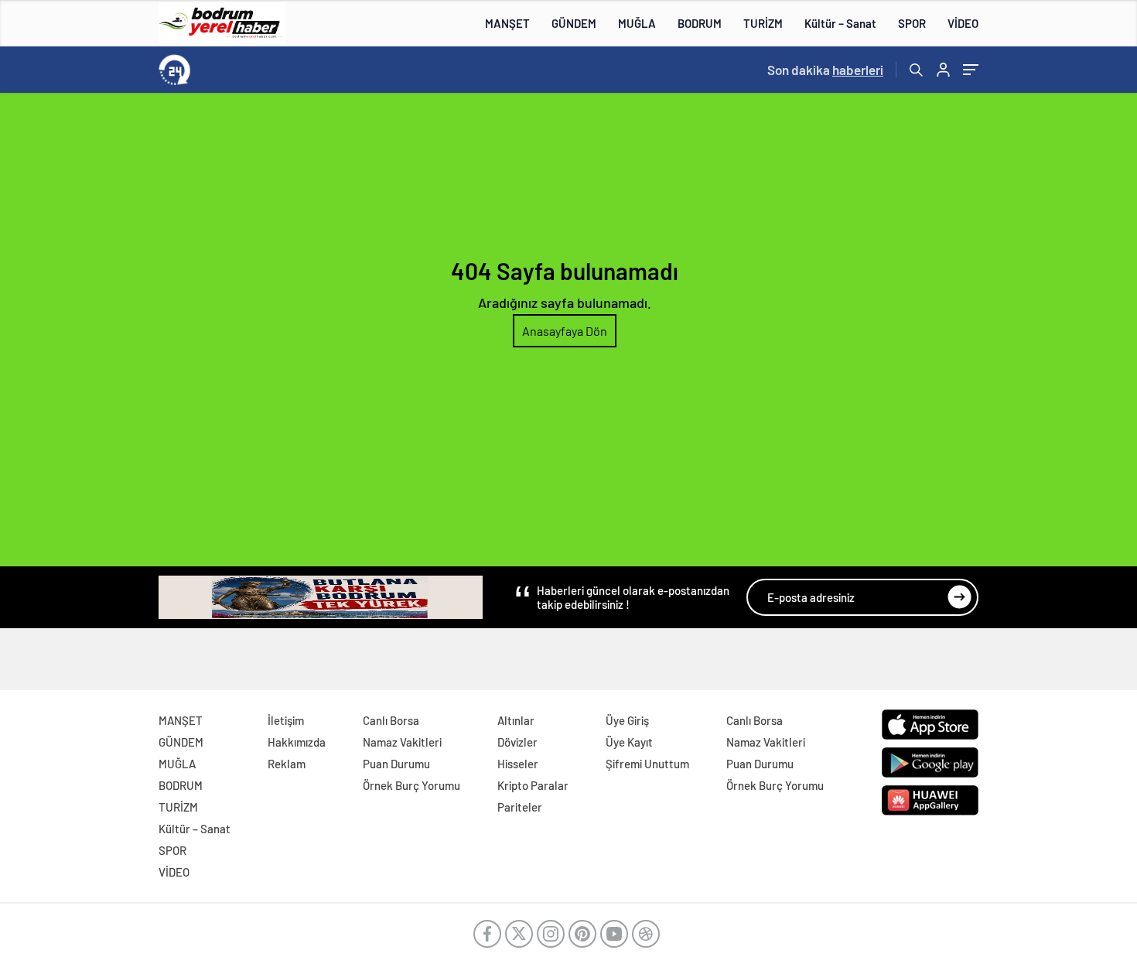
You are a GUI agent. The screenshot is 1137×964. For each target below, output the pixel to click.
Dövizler (517, 742)
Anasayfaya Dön (564, 330)
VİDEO (962, 23)
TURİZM (763, 23)
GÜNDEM (573, 23)
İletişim (286, 720)
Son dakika (825, 69)
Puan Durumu (396, 764)
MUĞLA (637, 23)
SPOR (912, 23)
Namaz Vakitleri (402, 742)
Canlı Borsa (391, 720)
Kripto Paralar (532, 785)
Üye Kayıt (629, 742)
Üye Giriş (627, 720)
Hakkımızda (297, 742)
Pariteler (519, 807)
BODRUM (700, 23)
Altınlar (515, 720)
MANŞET (507, 23)
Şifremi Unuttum (647, 764)
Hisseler (517, 764)
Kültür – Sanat (840, 23)
